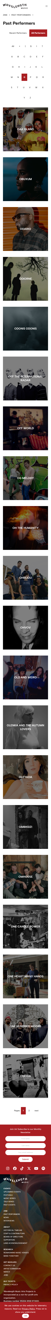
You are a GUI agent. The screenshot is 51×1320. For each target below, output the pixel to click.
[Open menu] (46, 6)
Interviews (9, 1221)
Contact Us (9, 1265)
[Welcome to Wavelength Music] (15, 6)
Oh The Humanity (26, 528)
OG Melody (25, 478)
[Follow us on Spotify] (43, 1168)
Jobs (6, 1275)
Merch (7, 1272)
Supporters (9, 1240)
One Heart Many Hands (25, 976)
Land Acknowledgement (15, 1243)
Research (8, 1249)
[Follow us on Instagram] (7, 1168)
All (13, 46)
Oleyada (25, 777)
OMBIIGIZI (25, 827)
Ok (25, 1316)
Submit (25, 1159)
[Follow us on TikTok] (22, 1168)
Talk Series (9, 1202)
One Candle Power (25, 926)
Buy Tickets (9, 1281)
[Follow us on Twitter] (29, 1168)
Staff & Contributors (14, 1233)
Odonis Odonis (25, 328)
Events (7, 1189)
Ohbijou (25, 577)
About (7, 1227)
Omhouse (25, 876)
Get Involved (10, 1262)
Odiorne (25, 278)
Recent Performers (18, 33)
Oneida (25, 1076)
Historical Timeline (13, 1230)
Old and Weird (25, 677)
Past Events (9, 1205)
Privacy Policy (11, 1285)
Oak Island (25, 129)
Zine (5, 15)
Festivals (8, 1195)
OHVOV (25, 627)
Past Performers (12, 1214)
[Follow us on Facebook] (14, 1168)
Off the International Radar (25, 378)
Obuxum (25, 179)
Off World (25, 428)
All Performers (38, 33)
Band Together (11, 1256)
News (6, 1217)
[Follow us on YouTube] (36, 1168)
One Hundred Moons (25, 1026)
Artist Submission (12, 1269)
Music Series (9, 1198)
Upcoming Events (12, 1192)
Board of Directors (13, 1237)
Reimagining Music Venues (16, 1253)
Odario (25, 229)
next (36, 1110)
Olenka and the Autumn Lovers (25, 727)
